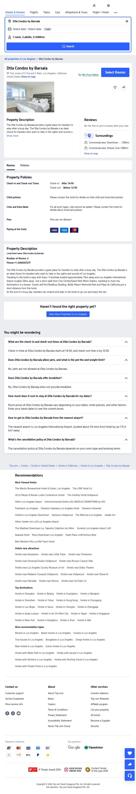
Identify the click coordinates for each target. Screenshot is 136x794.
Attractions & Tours (76, 12)
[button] (101, 5)
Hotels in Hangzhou (47, 620)
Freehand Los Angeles (26, 508)
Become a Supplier (100, 720)
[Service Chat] (130, 776)
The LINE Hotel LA (82, 488)
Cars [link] (57, 12)
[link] (94, 5)
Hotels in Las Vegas (25, 607)
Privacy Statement (57, 715)
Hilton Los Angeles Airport (28, 501)
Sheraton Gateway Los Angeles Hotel (60, 508)
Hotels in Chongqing (90, 600)
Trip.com (13, 465)
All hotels (95, 715)
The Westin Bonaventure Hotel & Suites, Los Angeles (42, 488)
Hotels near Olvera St (97, 574)
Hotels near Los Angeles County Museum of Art (39, 567)
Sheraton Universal (91, 508)
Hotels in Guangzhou (67, 593)
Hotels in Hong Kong (67, 600)
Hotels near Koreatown (27, 554)
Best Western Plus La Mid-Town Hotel (34, 541)
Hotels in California (67, 465)
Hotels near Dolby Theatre (80, 567)
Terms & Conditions (58, 709)
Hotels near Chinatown (80, 554)
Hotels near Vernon (49, 581)
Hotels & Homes (15, 12)
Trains (46, 12)
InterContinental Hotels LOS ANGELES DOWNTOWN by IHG (75, 501)
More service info (14, 704)
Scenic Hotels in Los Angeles (60, 646)
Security (95, 726)
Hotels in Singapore (99, 613)
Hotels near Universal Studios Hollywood (36, 561)
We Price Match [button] (90, 75)
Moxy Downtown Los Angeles (47, 535)
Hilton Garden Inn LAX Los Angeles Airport (37, 521)
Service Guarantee (14, 698)
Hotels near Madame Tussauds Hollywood (36, 574)
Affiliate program (99, 704)
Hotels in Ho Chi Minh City (54, 613)
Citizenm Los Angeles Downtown (32, 515)
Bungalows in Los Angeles (59, 639)
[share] (130, 764)
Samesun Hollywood (62, 515)
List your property (100, 709)
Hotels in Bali (84, 620)
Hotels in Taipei (79, 613)
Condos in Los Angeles (85, 633)
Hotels (24, 465)
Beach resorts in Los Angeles (56, 633)
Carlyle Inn (110, 515)
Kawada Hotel (22, 535)
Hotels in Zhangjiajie (88, 607)
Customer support (14, 693)
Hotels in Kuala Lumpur (27, 613)
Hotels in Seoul (45, 607)
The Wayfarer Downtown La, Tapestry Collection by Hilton (44, 528)
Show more (12, 135)
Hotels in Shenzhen (25, 600)
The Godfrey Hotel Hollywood (82, 495)
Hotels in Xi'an (67, 620)
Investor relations (99, 693)
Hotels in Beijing (45, 593)
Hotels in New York (25, 620)
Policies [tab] (24, 165)
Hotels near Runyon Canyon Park (76, 561)
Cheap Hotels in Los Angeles (90, 639)
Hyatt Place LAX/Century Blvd (81, 535)
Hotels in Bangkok (89, 593)
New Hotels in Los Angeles (29, 646)
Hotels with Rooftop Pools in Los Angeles (76, 659)
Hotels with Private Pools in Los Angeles (36, 666)
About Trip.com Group (59, 726)
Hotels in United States (43, 465)
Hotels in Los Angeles (92, 465)
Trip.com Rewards (100, 698)
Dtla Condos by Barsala (27, 68)
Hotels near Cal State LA (73, 581)
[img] (30, 97)
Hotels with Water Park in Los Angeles (34, 653)
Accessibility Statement (60, 720)
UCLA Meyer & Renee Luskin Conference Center (40, 495)
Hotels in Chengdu (65, 607)
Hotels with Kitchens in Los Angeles (33, 659)
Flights (34, 12)
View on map (91, 153)
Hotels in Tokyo (46, 600)
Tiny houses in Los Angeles (29, 639)
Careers (51, 704)
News (51, 698)
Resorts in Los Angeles (26, 633)
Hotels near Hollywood (72, 574)
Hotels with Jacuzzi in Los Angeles (74, 653)
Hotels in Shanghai (24, 593)
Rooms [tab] (11, 165)
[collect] (130, 753)
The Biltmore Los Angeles (88, 515)
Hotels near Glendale (25, 581)
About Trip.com (56, 693)
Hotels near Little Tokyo (53, 554)
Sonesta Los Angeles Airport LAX (94, 528)
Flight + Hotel (101, 12)
